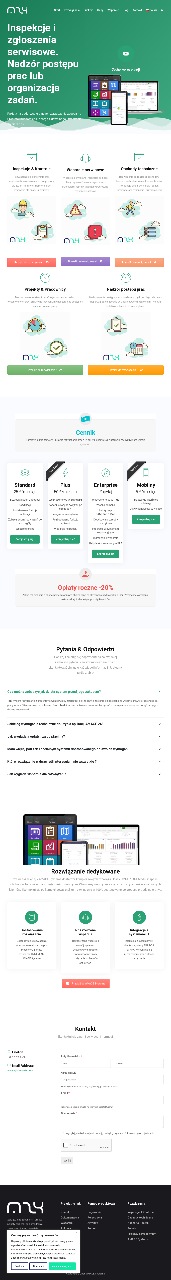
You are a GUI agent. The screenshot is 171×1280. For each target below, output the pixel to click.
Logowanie (94, 1212)
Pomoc (92, 1228)
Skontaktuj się (105, 553)
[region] (43, 1251)
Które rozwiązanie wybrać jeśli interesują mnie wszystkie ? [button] (52, 762)
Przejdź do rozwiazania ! (42, 370)
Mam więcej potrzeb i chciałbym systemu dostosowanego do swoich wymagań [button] (67, 749)
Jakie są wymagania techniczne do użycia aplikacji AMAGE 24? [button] (55, 724)
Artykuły (93, 1223)
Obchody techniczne (140, 1217)
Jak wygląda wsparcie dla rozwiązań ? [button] (36, 774)
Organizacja (68, 1072)
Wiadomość (69, 1113)
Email (65, 1093)
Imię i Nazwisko (71, 1056)
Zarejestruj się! (146, 519)
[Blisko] (77, 1233)
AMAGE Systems (138, 1239)
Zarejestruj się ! (25, 539)
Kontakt (66, 1212)
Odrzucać (38, 1266)
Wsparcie (67, 1223)
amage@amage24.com (20, 1070)
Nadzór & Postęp (138, 1223)
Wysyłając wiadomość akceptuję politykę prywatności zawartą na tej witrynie (110, 1133)
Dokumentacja (70, 1217)
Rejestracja (95, 1217)
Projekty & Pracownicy (142, 1233)
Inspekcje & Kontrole (141, 1212)
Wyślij (67, 1160)
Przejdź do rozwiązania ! (29, 262)
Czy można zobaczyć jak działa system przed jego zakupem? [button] (54, 692)
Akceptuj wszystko (62, 1266)
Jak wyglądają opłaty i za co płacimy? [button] (36, 736)
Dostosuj (20, 1266)
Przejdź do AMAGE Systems (88, 983)
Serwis (132, 1228)
